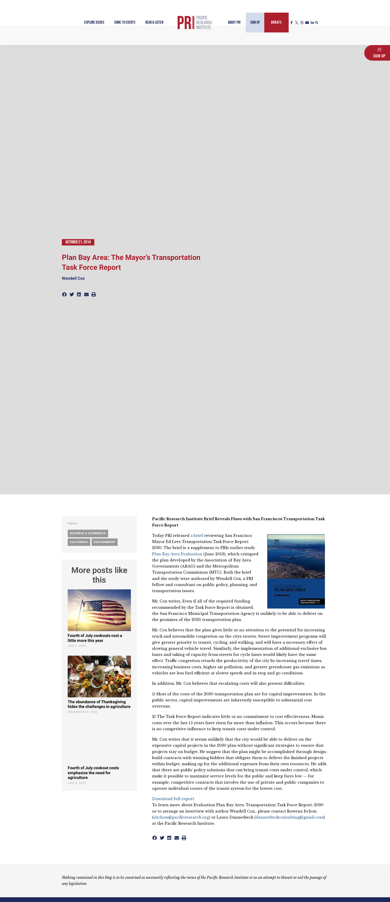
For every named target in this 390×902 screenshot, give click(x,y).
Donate (276, 22)
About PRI (234, 22)
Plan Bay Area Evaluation (177, 554)
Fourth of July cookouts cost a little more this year (95, 638)
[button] (316, 22)
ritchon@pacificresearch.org (181, 817)
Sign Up (255, 22)
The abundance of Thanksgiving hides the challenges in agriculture (99, 704)
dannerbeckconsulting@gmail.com (290, 817)
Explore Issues (94, 22)
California (79, 542)
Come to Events (124, 22)
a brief (196, 535)
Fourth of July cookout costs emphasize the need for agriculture (93, 773)
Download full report (173, 799)
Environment (104, 542)
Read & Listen (154, 22)
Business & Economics (88, 533)
